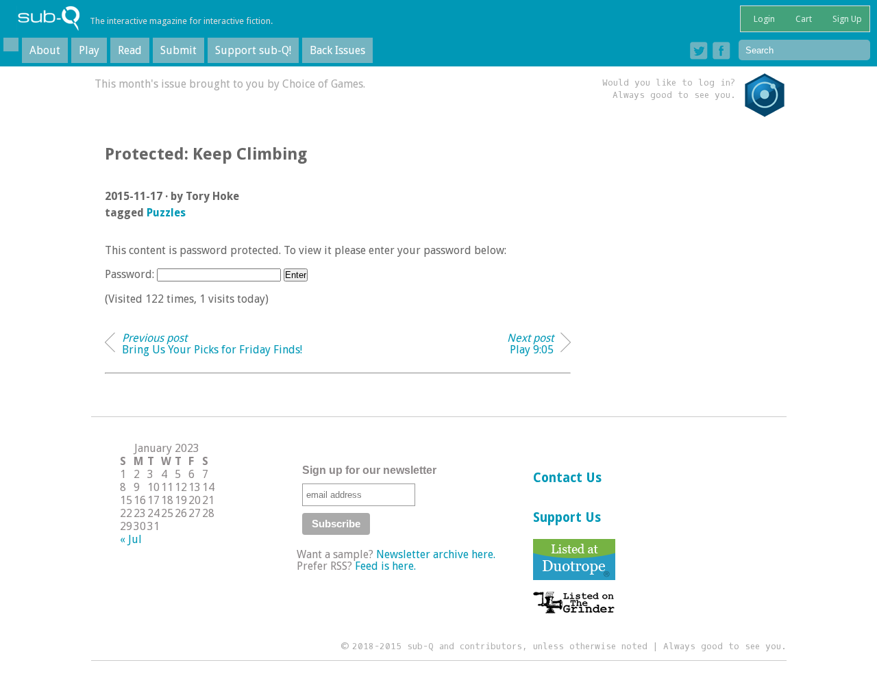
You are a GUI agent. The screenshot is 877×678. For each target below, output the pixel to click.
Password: (131, 274)
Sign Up (846, 19)
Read (130, 50)
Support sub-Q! (253, 50)
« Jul (131, 539)
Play (89, 50)
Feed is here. (385, 566)
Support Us (567, 517)
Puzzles (166, 212)
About (44, 50)
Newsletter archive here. (435, 554)
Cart (802, 19)
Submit (178, 50)
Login (763, 19)
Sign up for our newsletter (369, 470)
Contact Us (567, 477)
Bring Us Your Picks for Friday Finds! (212, 343)
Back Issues (337, 50)
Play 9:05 (530, 343)
